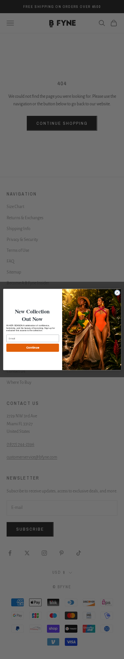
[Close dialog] (117, 292)
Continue (32, 347)
